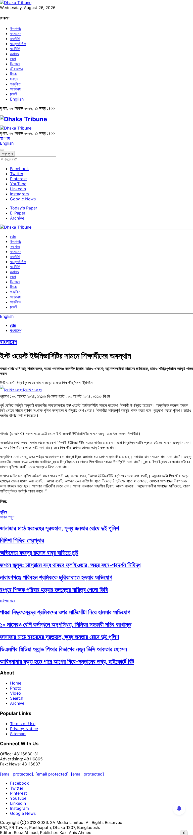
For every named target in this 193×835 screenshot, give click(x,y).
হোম (13, 236)
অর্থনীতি (15, 48)
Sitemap (18, 733)
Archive (17, 218)
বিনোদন (15, 63)
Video (15, 693)
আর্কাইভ (15, 301)
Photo (15, 688)
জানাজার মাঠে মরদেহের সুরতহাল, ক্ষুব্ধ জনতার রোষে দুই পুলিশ (59, 528)
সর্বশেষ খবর (7, 600)
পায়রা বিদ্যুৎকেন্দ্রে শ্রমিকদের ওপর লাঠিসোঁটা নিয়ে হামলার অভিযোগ (65, 612)
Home (15, 683)
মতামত (14, 53)
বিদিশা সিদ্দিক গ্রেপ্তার (22, 540)
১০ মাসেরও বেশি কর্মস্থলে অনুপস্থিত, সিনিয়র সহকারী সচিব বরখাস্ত (65, 624)
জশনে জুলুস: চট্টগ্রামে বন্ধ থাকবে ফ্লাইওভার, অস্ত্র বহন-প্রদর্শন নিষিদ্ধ (70, 565)
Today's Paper (23, 207)
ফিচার (13, 73)
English (17, 99)
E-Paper (17, 212)
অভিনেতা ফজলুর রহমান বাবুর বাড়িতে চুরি (39, 552)
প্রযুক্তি (15, 83)
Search (16, 698)
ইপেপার (5, 138)
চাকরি (13, 94)
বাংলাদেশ (15, 33)
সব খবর (15, 246)
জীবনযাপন (16, 68)
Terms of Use (22, 723)
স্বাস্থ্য (14, 78)
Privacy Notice (24, 728)
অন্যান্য (15, 88)
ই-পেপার (15, 28)
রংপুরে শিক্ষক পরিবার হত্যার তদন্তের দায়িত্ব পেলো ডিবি (54, 589)
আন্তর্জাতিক (18, 43)
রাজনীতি (15, 38)
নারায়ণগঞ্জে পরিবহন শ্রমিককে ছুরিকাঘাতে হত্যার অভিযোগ (56, 577)
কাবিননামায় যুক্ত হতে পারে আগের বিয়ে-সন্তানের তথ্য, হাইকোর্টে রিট (67, 661)
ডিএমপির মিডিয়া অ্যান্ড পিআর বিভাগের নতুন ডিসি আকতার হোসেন (63, 649)
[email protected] (16, 774)
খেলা (13, 58)
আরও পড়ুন (7, 516)
